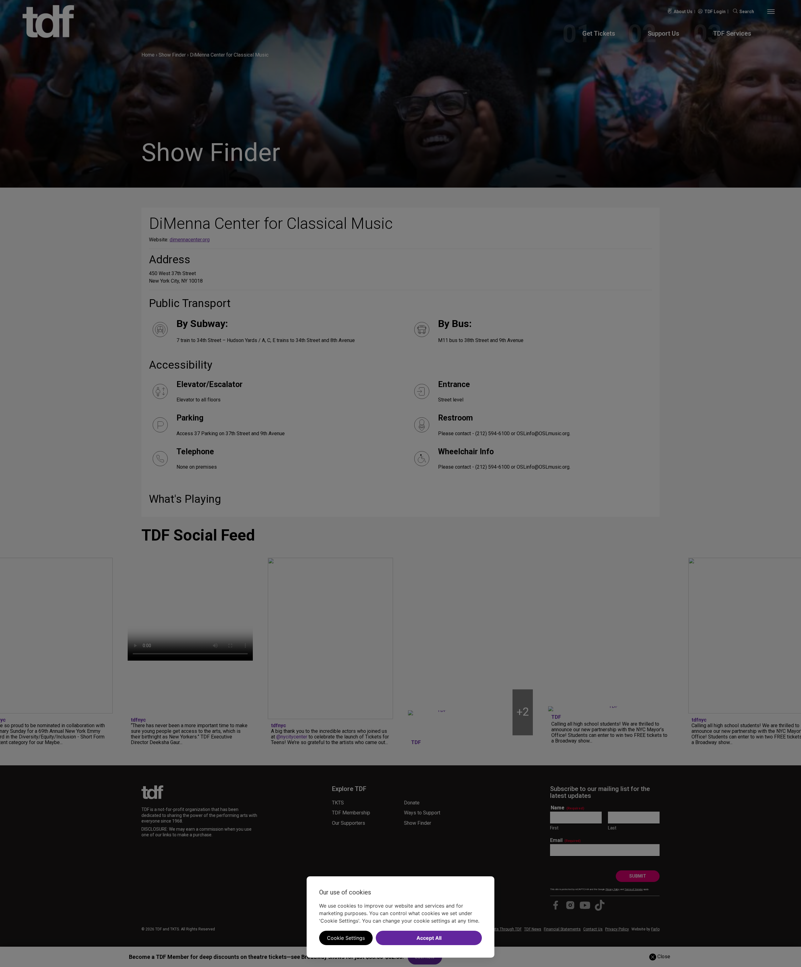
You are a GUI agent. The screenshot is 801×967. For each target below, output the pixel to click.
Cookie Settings (346, 938)
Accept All (428, 938)
